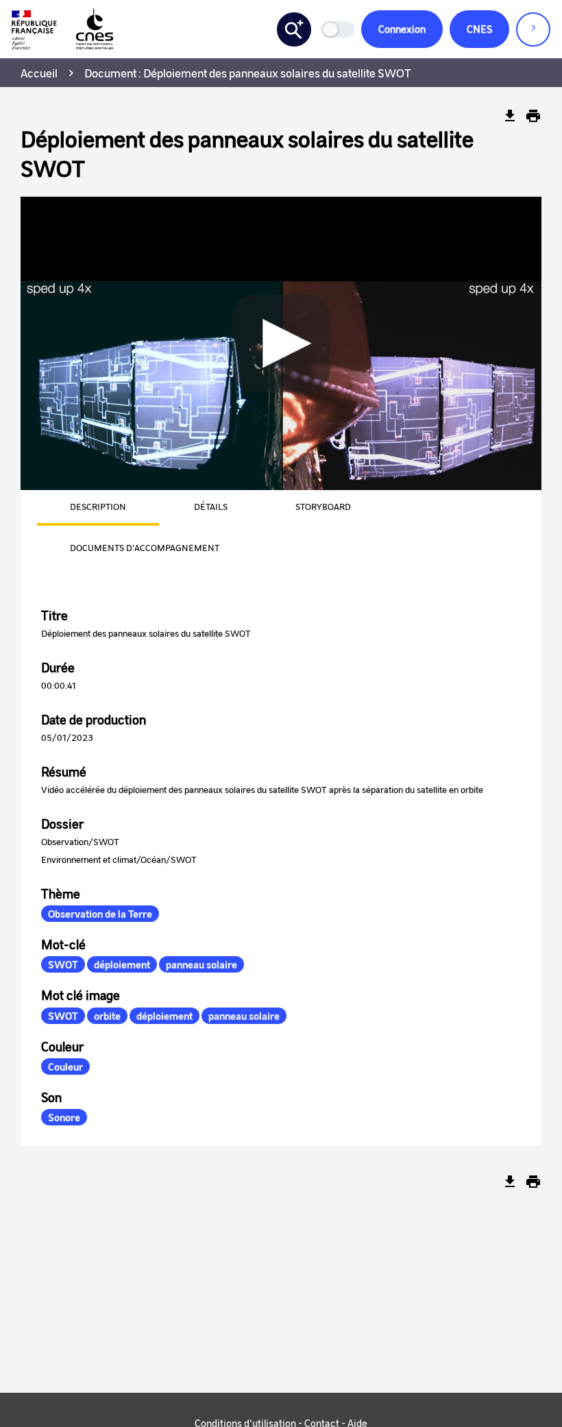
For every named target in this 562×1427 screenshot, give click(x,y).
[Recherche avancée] (294, 29)
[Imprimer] (533, 116)
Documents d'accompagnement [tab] (144, 547)
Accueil (39, 72)
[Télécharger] (510, 116)
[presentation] (82, 508)
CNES (479, 29)
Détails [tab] (211, 506)
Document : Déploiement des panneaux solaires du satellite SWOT (247, 72)
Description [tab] (98, 506)
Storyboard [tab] (323, 506)
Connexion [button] (402, 29)
